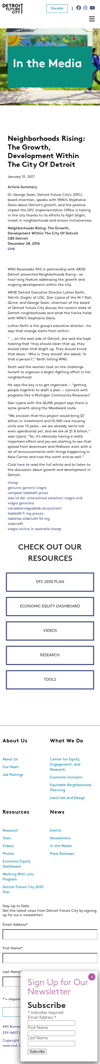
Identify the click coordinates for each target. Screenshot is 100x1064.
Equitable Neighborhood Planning (70, 787)
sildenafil (15, 524)
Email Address (15, 925)
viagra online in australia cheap (34, 529)
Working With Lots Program (18, 876)
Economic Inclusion (66, 777)
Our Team (11, 767)
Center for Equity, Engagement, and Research (65, 765)
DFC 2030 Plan (50, 582)
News (57, 812)
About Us (15, 741)
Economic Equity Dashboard (50, 606)
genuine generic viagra (27, 488)
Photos (8, 854)
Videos (50, 631)
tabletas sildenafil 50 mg (28, 519)
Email (33, 1018)
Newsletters (60, 838)
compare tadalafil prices (28, 493)
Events (55, 831)
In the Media (61, 846)
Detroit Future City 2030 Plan (23, 889)
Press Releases (62, 854)
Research (50, 655)
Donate (57, 9)
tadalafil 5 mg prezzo (25, 514)
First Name (13, 948)
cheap (13, 483)
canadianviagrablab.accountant (35, 509)
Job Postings (13, 775)
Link (11, 249)
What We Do (66, 741)
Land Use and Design (67, 798)
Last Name (13, 972)
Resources (16, 812)
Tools (50, 680)
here (21, 465)
